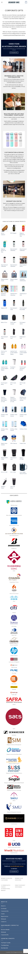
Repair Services (4, 916)
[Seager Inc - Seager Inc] (14, 2)
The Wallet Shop (5, 945)
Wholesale (3, 919)
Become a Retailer (5, 929)
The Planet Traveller (5, 942)
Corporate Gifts (4, 911)
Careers (3, 913)
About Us (3, 905)
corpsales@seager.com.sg (16, 866)
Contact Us (3, 921)
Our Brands (3, 908)
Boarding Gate (4, 948)
